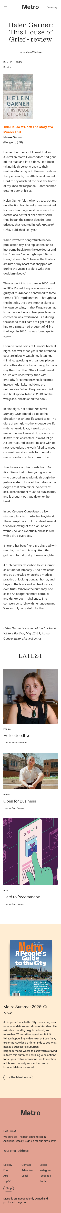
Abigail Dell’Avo (15, 742)
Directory (51, 7)
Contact (26, 1165)
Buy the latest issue (18, 1077)
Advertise (27, 1170)
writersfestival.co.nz (27, 638)
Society (7, 1165)
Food (6, 1170)
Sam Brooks (13, 808)
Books (7, 67)
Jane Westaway (35, 52)
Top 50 (7, 1181)
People (7, 728)
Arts (5, 890)
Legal (25, 1175)
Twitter (43, 1181)
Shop (8, 1188)
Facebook (45, 1175)
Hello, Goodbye (16, 735)
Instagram (45, 1170)
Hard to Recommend (21, 897)
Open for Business (19, 801)
